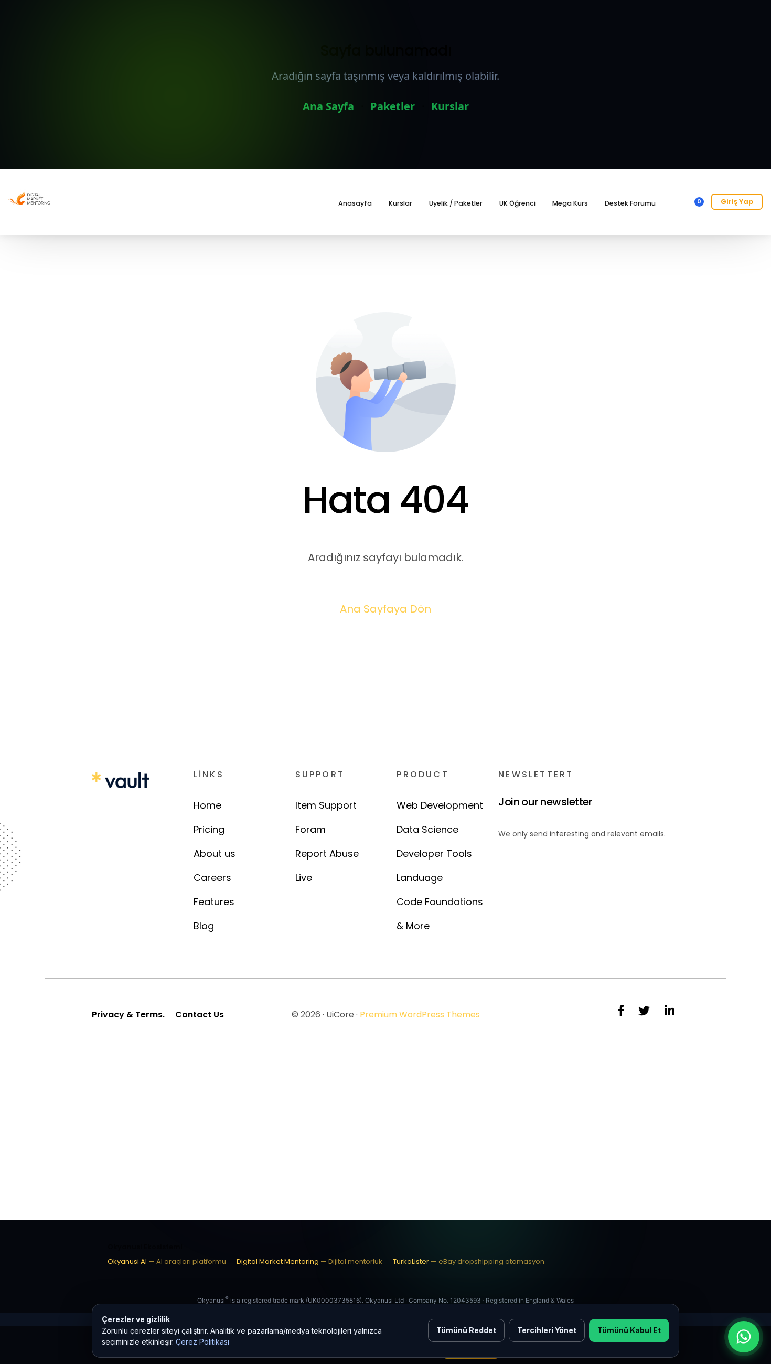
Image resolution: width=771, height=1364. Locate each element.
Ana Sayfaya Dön (385, 609)
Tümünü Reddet (466, 1330)
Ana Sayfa (328, 106)
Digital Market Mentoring (309, 1261)
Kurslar (450, 106)
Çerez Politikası (202, 1341)
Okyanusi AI (167, 1261)
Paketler (392, 106)
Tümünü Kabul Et (629, 1330)
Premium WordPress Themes (420, 1014)
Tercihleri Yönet (546, 1330)
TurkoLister (468, 1261)
